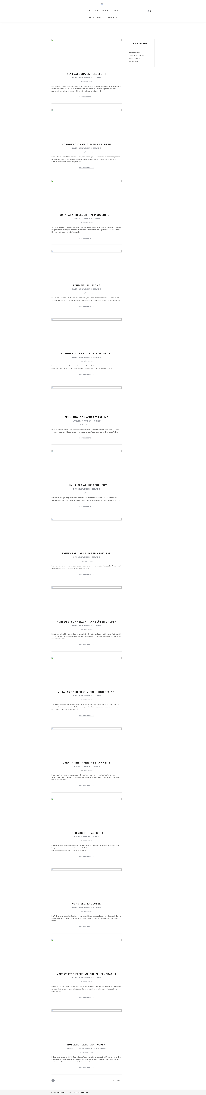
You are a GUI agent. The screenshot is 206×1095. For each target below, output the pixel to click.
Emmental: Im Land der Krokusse (86, 553)
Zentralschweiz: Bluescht (86, 73)
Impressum (85, 1092)
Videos (116, 11)
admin (86, 77)
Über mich (112, 18)
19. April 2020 (77, 907)
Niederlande (85, 1052)
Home (89, 11)
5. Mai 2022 (77, 489)
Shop (91, 18)
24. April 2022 (77, 625)
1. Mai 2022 (77, 557)
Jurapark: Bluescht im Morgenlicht (86, 214)
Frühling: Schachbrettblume (86, 417)
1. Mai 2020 (76, 837)
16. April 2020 (77, 978)
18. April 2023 (77, 357)
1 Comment (97, 907)
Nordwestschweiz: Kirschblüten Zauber (86, 621)
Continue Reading (86, 97)
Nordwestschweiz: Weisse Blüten (86, 144)
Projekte (84, 81)
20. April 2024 (77, 289)
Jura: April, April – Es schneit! (86, 762)
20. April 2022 (77, 696)
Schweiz (90, 81)
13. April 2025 (77, 148)
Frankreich (85, 425)
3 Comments (96, 837)
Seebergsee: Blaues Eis (86, 833)
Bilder (105, 11)
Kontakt (101, 18)
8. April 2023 (77, 421)
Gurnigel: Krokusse (86, 903)
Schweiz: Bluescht (86, 285)
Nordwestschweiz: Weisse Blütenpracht (87, 974)
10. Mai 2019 (71, 1048)
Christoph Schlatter (86, 1048)
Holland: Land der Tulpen (86, 1044)
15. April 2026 (77, 77)
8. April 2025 (77, 218)
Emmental (84, 561)
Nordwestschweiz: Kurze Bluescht (86, 353)
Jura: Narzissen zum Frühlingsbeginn (86, 692)
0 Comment (97, 77)
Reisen (91, 425)
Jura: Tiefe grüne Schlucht (86, 485)
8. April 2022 (77, 766)
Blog (97, 11)
